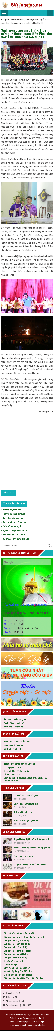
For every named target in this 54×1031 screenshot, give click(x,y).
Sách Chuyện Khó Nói (13, 749)
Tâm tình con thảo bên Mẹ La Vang (19, 764)
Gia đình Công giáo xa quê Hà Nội (19, 975)
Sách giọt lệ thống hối (14, 726)
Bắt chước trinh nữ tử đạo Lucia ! (17, 539)
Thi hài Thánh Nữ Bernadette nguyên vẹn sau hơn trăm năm (32, 848)
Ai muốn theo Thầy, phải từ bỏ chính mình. (27, 604)
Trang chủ (5, 19)
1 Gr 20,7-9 (13, 620)
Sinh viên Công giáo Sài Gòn (17, 968)
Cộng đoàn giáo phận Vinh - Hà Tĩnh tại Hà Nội (25, 937)
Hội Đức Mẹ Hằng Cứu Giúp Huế (18, 971)
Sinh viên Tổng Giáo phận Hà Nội (19, 933)
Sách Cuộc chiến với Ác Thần (17, 741)
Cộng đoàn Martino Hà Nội (16, 957)
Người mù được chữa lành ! (15, 530)
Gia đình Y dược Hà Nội (14, 961)
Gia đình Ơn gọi (11, 964)
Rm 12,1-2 (13, 624)
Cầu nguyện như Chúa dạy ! (15, 522)
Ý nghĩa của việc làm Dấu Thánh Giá (30, 864)
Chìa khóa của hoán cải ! (13, 518)
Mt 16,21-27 (14, 632)
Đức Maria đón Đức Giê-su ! (15, 535)
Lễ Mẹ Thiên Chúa (12, 774)
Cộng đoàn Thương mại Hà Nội (17, 951)
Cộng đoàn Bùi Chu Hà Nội (16, 947)
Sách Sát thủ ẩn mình (13, 745)
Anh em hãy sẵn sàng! (24, 812)
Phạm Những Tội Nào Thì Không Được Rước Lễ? (32, 839)
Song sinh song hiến (23, 856)
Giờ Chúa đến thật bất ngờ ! (26, 804)
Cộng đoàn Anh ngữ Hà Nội (16, 954)
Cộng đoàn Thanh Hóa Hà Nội (17, 944)
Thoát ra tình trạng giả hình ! (27, 820)
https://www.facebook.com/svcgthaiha (27, 1025)
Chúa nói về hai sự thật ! (14, 526)
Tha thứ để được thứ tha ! (14, 514)
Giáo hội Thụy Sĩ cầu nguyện (17, 771)
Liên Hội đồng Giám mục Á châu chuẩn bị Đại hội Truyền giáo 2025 (25, 779)
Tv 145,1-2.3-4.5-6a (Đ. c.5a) (21, 628)
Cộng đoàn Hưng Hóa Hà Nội (17, 940)
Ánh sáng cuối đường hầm (16, 719)
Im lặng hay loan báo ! (12, 509)
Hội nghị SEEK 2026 (12, 767)
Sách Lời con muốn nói (14, 723)
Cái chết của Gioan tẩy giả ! (26, 795)
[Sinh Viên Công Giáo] (27, 5)
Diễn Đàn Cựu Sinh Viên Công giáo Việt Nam (24, 978)
